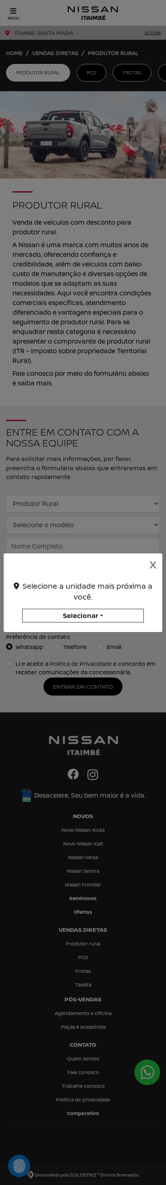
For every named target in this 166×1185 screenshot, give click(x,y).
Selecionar (80, 615)
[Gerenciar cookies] (19, 1166)
